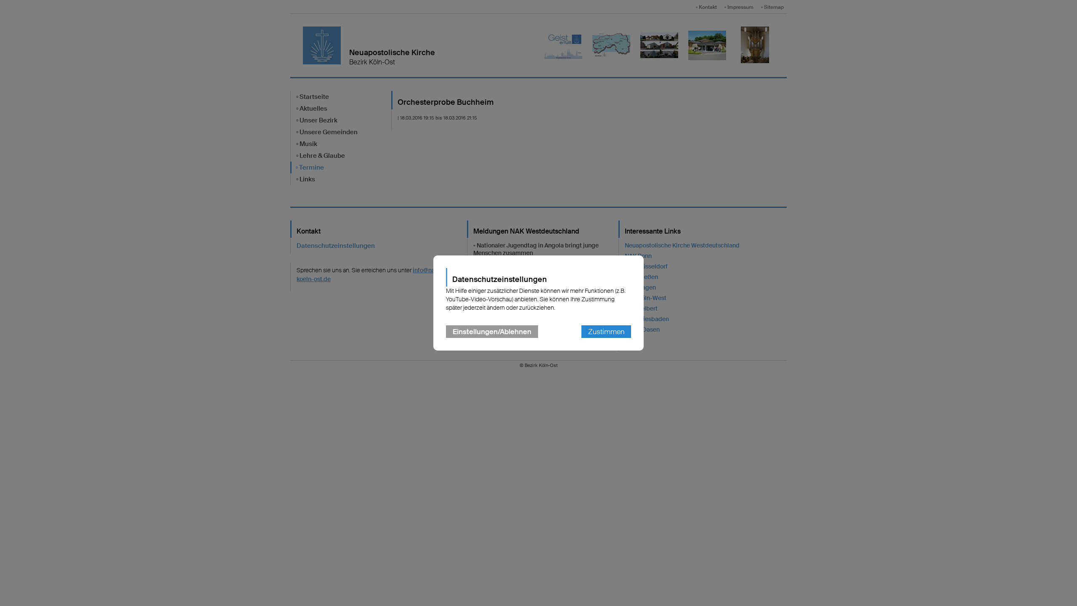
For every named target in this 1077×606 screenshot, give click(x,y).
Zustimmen (606, 331)
